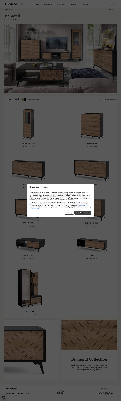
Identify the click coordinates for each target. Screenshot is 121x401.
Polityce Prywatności (82, 205)
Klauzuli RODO (35, 208)
